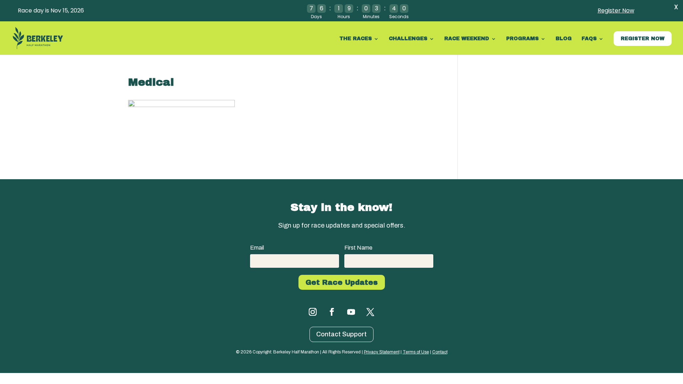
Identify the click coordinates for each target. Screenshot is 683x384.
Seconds (399, 17)
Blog (564, 38)
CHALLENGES (408, 38)
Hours (344, 17)
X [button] (676, 6)
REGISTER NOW (643, 38)
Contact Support (341, 334)
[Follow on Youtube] (351, 312)
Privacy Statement (381, 352)
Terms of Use (416, 352)
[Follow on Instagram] (313, 312)
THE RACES (355, 38)
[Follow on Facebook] (332, 312)
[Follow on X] (370, 312)
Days (316, 17)
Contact (440, 352)
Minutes (371, 17)
